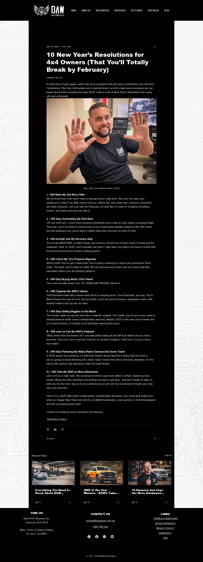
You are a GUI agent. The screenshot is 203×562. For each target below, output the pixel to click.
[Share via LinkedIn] (55, 429)
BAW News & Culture (57, 419)
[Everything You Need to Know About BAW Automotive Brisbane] (53, 473)
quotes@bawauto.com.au (100, 520)
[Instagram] (104, 536)
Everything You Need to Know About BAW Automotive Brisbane (52, 492)
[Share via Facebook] (48, 429)
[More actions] (154, 46)
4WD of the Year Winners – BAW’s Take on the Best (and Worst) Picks (101, 492)
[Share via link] (62, 429)
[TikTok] (89, 536)
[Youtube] (112, 536)
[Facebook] (96, 536)
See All (168, 455)
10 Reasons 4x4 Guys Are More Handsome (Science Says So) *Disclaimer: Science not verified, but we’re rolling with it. (148, 492)
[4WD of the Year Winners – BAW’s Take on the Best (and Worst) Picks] (101, 473)
